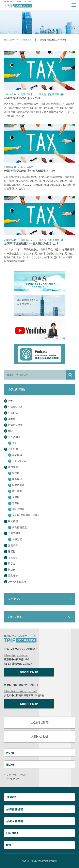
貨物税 (15, 473)
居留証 (11, 551)
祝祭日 (11, 569)
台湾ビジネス (15, 425)
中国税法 (13, 412)
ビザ (10, 400)
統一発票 (17, 491)
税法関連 (13, 467)
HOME (10, 752)
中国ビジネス (15, 406)
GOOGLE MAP (29, 672)
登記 (14, 443)
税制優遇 (13, 521)
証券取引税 (18, 485)
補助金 (11, 418)
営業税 (15, 503)
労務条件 (13, 545)
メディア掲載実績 (17, 581)
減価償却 (17, 454)
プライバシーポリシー (17, 774)
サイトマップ (12, 779)
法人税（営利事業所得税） (25, 515)
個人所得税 (18, 509)
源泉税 (15, 497)
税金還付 (17, 479)
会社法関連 (14, 436)
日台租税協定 (19, 527)
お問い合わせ (39, 736)
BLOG (10, 764)
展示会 (11, 563)
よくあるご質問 (39, 722)
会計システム (19, 461)
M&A (10, 430)
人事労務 (17, 539)
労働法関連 (14, 533)
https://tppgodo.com (16, 655)
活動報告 (13, 575)
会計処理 (13, 449)
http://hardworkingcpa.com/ (20, 691)
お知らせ (12, 557)
